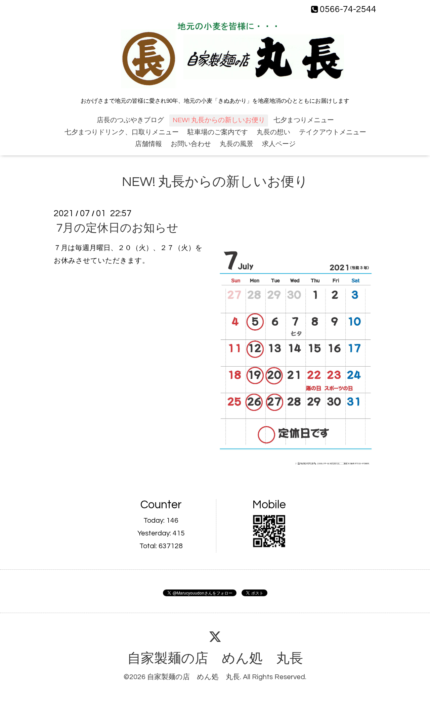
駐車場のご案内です (217, 132)
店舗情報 (148, 144)
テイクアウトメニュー (332, 132)
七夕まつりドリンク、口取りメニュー (121, 132)
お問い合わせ (191, 144)
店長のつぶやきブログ (130, 120)
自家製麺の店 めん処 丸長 (215, 658)
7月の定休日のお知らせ (117, 228)
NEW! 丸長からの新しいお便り (219, 120)
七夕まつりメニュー (303, 120)
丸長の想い (273, 132)
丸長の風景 (236, 144)
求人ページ (279, 144)
